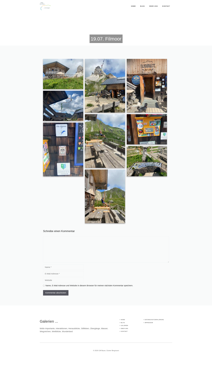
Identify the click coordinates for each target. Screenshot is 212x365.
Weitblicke (56, 331)
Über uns (153, 6)
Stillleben (85, 328)
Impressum (149, 322)
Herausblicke (74, 328)
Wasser (104, 328)
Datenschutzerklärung (154, 319)
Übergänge (95, 328)
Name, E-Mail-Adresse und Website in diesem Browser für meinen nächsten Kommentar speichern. (89, 285)
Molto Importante (47, 328)
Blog (142, 6)
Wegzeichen (45, 331)
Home (133, 6)
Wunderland (67, 331)
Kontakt (166, 6)
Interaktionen (61, 328)
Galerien (124, 325)
